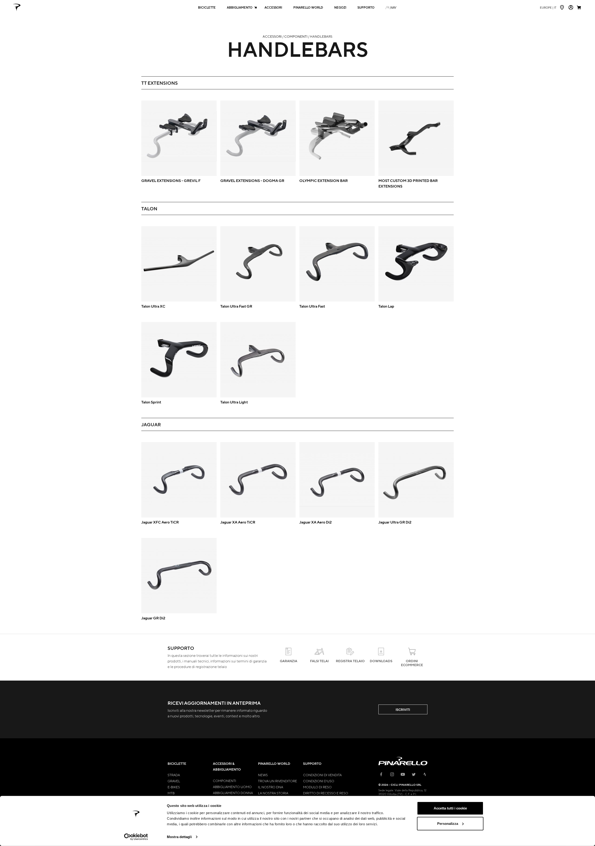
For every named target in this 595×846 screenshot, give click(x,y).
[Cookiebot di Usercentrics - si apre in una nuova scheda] (136, 836)
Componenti (295, 36)
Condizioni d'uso (318, 781)
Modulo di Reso (317, 787)
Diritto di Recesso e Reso (325, 793)
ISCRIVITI (403, 709)
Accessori (273, 8)
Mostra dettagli (179, 837)
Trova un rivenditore (277, 781)
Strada (174, 775)
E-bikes (174, 787)
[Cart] (579, 7)
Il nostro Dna (270, 787)
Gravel (174, 781)
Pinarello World (308, 8)
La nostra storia (273, 793)
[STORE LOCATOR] (562, 7)
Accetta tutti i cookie (450, 808)
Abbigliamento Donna (233, 793)
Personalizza (447, 823)
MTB (171, 793)
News (263, 775)
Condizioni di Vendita (322, 775)
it (548, 7)
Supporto (365, 8)
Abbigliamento (239, 8)
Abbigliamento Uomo (232, 787)
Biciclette (207, 8)
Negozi (340, 8)
